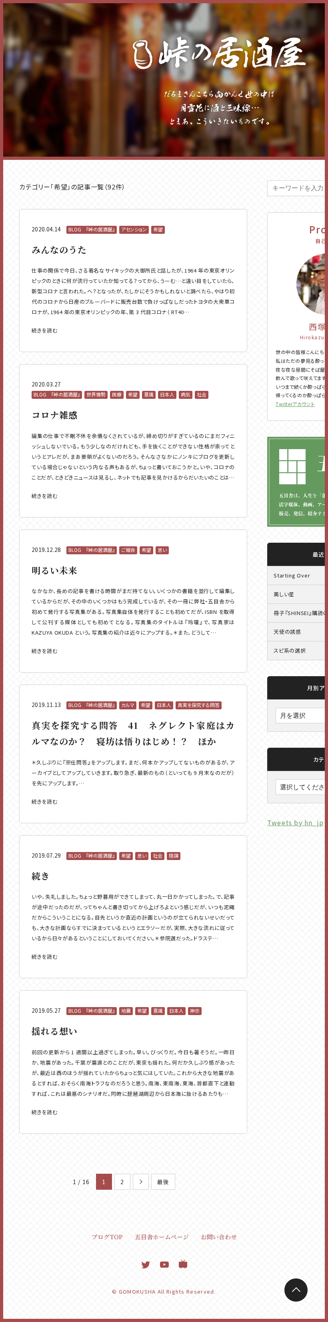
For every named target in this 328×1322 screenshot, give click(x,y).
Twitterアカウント (295, 403)
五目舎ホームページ (162, 1237)
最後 (163, 1182)
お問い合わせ (219, 1237)
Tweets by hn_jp (295, 822)
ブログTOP (107, 1237)
